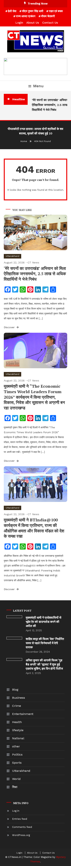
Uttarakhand (12, 256)
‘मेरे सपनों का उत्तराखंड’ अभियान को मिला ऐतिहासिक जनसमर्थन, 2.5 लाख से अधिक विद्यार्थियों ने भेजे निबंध (35, 274)
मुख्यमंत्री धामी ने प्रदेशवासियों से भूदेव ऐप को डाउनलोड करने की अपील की (43, 621)
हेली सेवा (12, 11)
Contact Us (50, 22)
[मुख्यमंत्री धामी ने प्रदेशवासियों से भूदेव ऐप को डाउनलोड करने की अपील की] (14, 616)
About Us (32, 22)
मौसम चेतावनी (48, 16)
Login (19, 22)
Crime (16, 706)
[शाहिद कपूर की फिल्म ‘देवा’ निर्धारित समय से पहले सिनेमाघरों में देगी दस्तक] (14, 638)
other (16, 746)
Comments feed (22, 827)
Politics (17, 754)
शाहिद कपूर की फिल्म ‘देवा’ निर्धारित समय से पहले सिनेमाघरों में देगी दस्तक (45, 643)
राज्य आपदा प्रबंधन (25, 16)
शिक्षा (14, 787)
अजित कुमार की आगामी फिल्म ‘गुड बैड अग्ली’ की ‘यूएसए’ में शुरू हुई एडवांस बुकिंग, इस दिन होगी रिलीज (44, 664)
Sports (17, 762)
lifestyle (17, 730)
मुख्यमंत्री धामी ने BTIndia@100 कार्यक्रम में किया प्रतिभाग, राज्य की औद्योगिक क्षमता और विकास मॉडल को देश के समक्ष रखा (34, 528)
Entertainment (22, 714)
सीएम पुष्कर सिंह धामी (32, 11)
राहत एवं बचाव (56, 11)
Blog (15, 689)
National (18, 738)
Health (17, 722)
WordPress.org (21, 835)
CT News (33, 262)
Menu (38, 86)
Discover (10, 327)
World (16, 779)
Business (18, 697)
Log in (15, 810)
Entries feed (19, 818)
